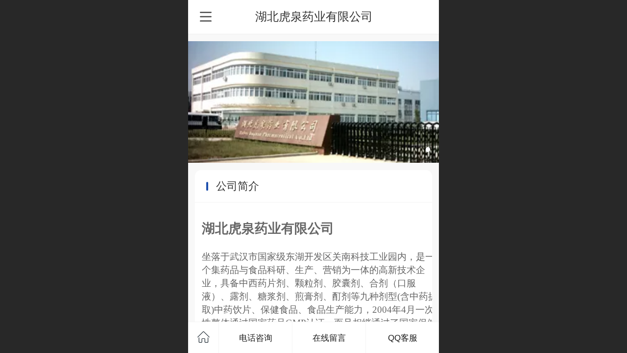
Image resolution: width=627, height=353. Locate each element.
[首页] (203, 337)
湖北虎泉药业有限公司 (314, 16)
